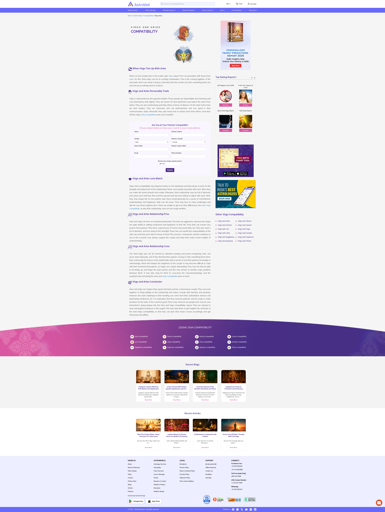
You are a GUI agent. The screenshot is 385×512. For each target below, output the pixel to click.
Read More (148, 400)
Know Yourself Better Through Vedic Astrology (233, 435)
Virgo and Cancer (245, 225)
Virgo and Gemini (225, 225)
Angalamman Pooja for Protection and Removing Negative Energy (233, 388)
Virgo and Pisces (244, 241)
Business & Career (160, 481)
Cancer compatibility (239, 336)
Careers (130, 478)
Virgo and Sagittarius (226, 237)
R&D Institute (132, 471)
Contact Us (209, 471)
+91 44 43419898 (237, 469)
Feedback (208, 474)
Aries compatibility (141, 336)
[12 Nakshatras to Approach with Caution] (205, 425)
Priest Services (159, 471)
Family (156, 478)
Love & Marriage (159, 474)
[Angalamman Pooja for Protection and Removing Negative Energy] (233, 376)
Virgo (170, 76)
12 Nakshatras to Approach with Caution (205, 435)
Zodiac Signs (137, 15)
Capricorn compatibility (175, 347)
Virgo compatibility (173, 342)
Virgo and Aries (224, 221)
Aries (131, 79)
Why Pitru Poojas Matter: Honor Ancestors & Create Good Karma (148, 435)
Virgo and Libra (224, 233)
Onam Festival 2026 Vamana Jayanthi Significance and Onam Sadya (177, 388)
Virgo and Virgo (244, 229)
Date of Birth (138, 146)
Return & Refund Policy (187, 471)
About (130, 464)
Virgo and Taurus (244, 221)
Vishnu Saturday (150, 10)
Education (157, 488)
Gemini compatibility (206, 336)
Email (136, 153)
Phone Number (176, 153)
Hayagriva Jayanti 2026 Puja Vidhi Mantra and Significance (148, 388)
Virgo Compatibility (169, 276)
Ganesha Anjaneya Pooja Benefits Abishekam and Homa (205, 388)
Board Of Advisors (134, 467)
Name (136, 131)
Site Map (208, 478)
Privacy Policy (184, 467)
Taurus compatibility (174, 336)
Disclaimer (183, 464)
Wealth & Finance (159, 484)
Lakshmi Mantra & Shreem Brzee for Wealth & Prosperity (176, 435)
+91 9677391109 (236, 489)
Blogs (130, 484)
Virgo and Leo (223, 229)
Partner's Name (176, 131)
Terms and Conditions (187, 481)
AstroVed (141, 509)
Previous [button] (252, 78)
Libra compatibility (205, 342)
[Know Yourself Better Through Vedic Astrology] (233, 425)
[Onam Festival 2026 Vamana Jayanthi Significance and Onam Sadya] (177, 376)
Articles (130, 488)
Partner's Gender (177, 139)
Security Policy (184, 474)
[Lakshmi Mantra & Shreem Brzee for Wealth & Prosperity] (176, 425)
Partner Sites (132, 481)
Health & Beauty (159, 491)
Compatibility (148, 15)
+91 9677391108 (236, 466)
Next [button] (255, 78)
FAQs (130, 474)
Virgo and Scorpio (245, 233)
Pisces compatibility (239, 347)
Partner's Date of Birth (178, 146)
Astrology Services (160, 464)
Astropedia (157, 467)
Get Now (225, 105)
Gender (136, 139)
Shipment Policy (185, 478)
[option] (236, 109)
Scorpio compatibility (239, 342)
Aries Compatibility (148, 115)
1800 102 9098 (236, 476)
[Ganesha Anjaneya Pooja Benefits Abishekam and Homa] (205, 376)
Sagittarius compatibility (143, 347)
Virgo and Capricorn (246, 237)
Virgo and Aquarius (225, 241)
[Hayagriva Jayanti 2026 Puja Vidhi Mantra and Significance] (148, 376)
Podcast (130, 491)
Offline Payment (210, 467)
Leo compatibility (141, 342)
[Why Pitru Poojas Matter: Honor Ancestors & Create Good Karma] (148, 425)
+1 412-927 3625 (236, 483)
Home (130, 15)
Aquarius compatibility (207, 347)
